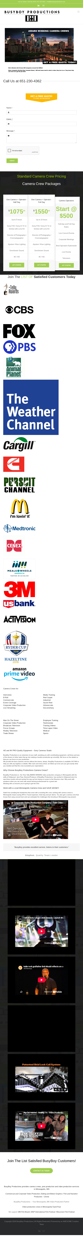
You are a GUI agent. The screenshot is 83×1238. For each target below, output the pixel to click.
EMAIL (9, 119)
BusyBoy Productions (45, 777)
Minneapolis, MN (42, 1189)
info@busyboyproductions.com (56, 1)
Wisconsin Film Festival (65, 1212)
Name (9, 108)
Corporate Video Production (14, 705)
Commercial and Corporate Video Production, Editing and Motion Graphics (34, 1194)
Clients (46, 1197)
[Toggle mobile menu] (78, 12)
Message (10, 131)
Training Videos (49, 726)
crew (22, 766)
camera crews (35, 1187)
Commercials (8, 700)
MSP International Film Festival (43, 1212)
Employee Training (50, 720)
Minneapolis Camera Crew (30, 788)
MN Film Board (24, 1212)
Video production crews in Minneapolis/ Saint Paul (41, 1207)
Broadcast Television (11, 726)
